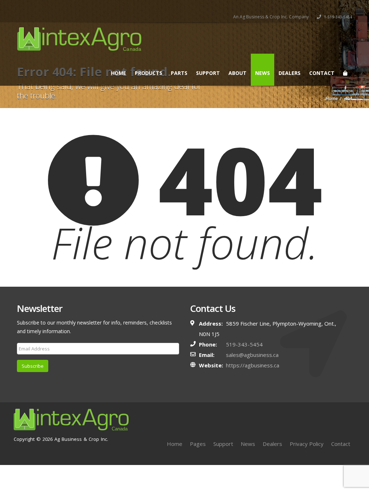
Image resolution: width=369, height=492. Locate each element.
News (262, 73)
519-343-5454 (244, 344)
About (237, 73)
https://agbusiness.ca (252, 365)
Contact (321, 73)
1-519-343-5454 (337, 16)
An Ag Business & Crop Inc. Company (271, 17)
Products (148, 73)
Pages (198, 443)
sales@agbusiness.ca (252, 354)
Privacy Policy (307, 443)
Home (118, 73)
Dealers (290, 73)
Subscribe (33, 366)
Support (208, 73)
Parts (179, 73)
